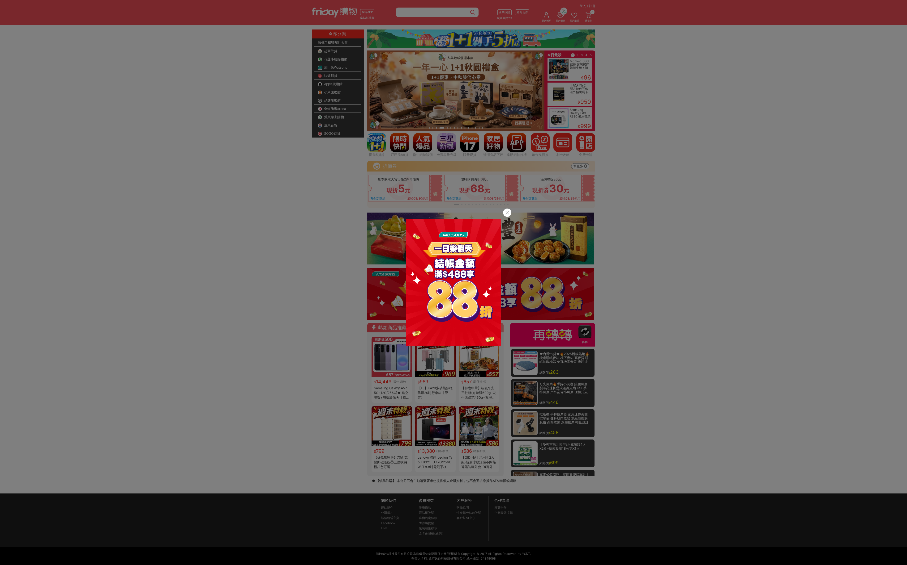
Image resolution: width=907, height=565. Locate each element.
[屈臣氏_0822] (453, 282)
